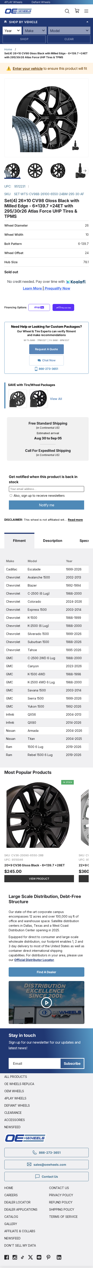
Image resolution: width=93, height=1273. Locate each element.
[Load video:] (46, 1002)
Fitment (19, 540)
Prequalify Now (57, 288)
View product (39, 878)
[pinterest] (48, 1258)
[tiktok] (22, 1258)
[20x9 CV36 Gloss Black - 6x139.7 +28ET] (39, 833)
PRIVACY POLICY (61, 1195)
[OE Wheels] (18, 11)
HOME (8, 1188)
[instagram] (15, 1258)
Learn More (33, 288)
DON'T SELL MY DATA (20, 1245)
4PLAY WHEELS (15, 1098)
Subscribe (72, 1063)
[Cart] (77, 11)
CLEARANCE (13, 1112)
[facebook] (6, 1258)
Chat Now (49, 360)
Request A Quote (46, 349)
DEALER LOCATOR (17, 1202)
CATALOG (11, 1216)
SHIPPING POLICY (61, 1209)
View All (56, 399)
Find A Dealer (46, 972)
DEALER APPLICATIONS (20, 1209)
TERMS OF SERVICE (63, 1216)
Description (52, 540)
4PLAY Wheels (13, 2)
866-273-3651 (48, 368)
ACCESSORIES (14, 1120)
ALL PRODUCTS (15, 1076)
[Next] (85, 171)
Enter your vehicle (28, 68)
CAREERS (11, 1195)
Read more (75, 519)
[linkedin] (59, 1258)
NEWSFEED (12, 1127)
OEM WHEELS (14, 1091)
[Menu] (86, 11)
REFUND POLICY (60, 1202)
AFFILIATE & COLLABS (19, 1231)
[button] (46, 22)
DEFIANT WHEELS (17, 1105)
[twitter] (30, 1258)
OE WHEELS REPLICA (19, 1084)
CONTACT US (59, 1188)
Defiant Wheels (41, 2)
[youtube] (39, 1258)
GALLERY (10, 1224)
